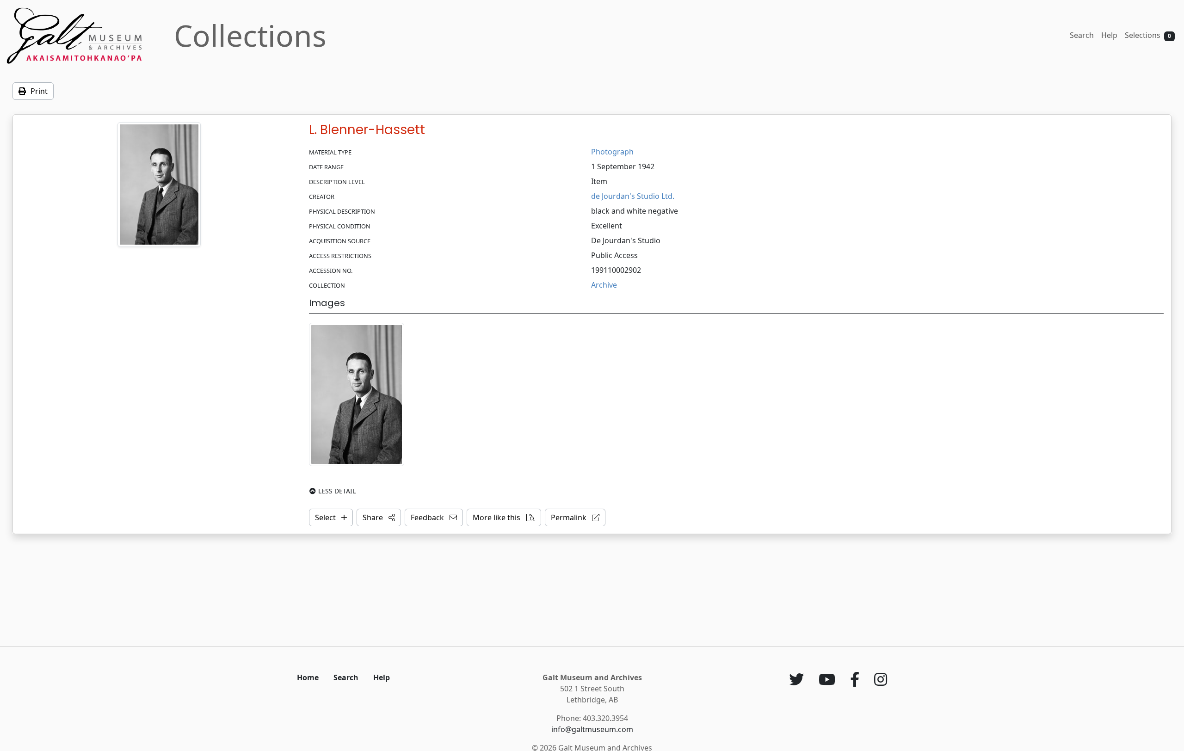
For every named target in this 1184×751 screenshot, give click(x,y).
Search (1082, 35)
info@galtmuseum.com (592, 729)
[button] (379, 517)
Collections (250, 35)
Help (1109, 35)
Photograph (612, 152)
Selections (1148, 35)
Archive (604, 285)
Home (308, 677)
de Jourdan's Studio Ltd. (632, 196)
